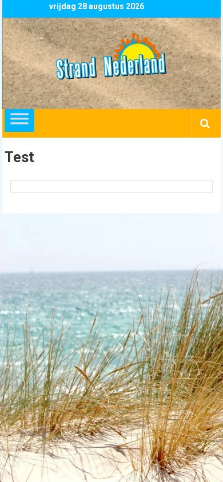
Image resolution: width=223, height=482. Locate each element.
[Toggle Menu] (19, 120)
